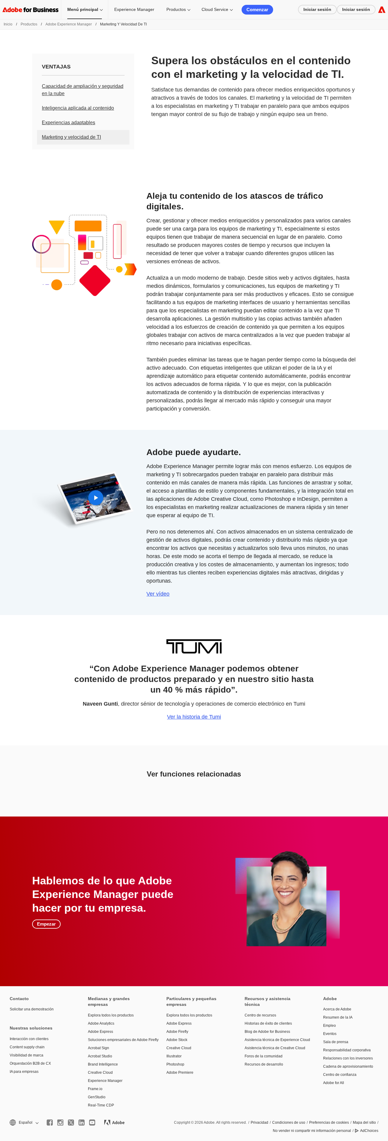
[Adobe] (382, 9)
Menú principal (82, 9)
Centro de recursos (260, 1015)
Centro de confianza (339, 1075)
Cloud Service (215, 9)
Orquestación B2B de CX (30, 1063)
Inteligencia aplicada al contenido (78, 108)
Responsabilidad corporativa (347, 1050)
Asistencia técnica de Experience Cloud (275, 1040)
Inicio (8, 24)
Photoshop (175, 1064)
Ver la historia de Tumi (194, 717)
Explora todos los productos (111, 1015)
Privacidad (259, 1122)
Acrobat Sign (98, 1048)
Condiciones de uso (288, 1122)
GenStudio (96, 1097)
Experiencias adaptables (68, 122)
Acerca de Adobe (337, 1009)
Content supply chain (27, 1047)
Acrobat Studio (100, 1056)
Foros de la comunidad (264, 1056)
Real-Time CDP (101, 1105)
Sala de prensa (335, 1042)
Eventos (329, 1034)
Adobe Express (100, 1032)
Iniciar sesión (317, 9)
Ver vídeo (157, 594)
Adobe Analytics (101, 1023)
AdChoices (369, 1131)
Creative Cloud (100, 1072)
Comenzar (257, 9)
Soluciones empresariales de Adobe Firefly (118, 1040)
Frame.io (95, 1089)
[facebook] (50, 1122)
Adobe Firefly (177, 1032)
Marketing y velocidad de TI (71, 137)
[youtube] (92, 1122)
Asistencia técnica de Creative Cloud (275, 1048)
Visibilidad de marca (26, 1055)
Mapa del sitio (364, 1122)
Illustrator (174, 1056)
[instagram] (60, 1122)
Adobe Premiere (179, 1072)
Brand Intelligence (103, 1064)
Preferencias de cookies (329, 1122)
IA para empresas (24, 1071)
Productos (176, 9)
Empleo (329, 1025)
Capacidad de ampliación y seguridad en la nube (82, 90)
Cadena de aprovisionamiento (348, 1066)
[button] (24, 1123)
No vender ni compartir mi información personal (312, 1131)
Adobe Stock (176, 1040)
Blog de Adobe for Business (267, 1032)
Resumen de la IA (338, 1017)
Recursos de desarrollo (264, 1064)
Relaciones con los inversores (348, 1058)
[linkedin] (82, 1122)
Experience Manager (134, 9)
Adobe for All (333, 1083)
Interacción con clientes (29, 1039)
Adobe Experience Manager (68, 24)
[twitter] (71, 1122)
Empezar (46, 923)
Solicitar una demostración (32, 1009)
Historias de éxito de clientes (268, 1023)
